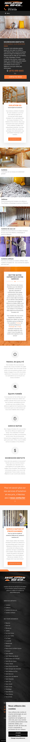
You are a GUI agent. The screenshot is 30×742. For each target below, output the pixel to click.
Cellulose (15, 184)
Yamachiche (9, 697)
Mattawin (8, 646)
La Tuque (18, 326)
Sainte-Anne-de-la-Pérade (12, 658)
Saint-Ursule (9, 686)
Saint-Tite (8, 681)
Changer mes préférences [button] (18, 738)
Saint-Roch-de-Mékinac (12, 676)
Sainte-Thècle (9, 663)
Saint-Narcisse (9, 674)
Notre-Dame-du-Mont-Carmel (13, 648)
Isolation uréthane (15, 244)
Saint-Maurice (9, 691)
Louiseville (8, 641)
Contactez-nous (14, 563)
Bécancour (8, 628)
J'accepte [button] (18, 732)
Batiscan (8, 625)
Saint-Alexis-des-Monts (12, 656)
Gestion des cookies (4, 740)
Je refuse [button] (18, 735)
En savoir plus (15, 139)
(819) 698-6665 (12, 10)
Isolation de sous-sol (15, 214)
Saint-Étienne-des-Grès (12, 666)
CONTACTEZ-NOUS (15, 77)
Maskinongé (9, 643)
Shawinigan (12, 326)
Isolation (15, 155)
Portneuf (18, 323)
